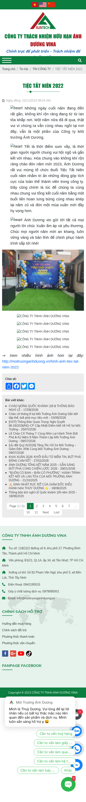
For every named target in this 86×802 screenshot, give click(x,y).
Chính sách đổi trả (14, 630)
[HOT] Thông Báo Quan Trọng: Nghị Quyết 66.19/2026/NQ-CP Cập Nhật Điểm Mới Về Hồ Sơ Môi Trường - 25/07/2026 (44, 425)
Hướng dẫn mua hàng (16, 624)
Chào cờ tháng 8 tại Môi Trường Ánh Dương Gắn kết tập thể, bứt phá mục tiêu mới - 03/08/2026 (43, 416)
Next (46, 512)
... (76, 506)
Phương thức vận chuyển (18, 643)
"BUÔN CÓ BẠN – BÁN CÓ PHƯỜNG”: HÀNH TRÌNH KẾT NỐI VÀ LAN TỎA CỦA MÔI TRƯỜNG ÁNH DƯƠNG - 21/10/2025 (44, 476)
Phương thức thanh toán (18, 637)
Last (56, 512)
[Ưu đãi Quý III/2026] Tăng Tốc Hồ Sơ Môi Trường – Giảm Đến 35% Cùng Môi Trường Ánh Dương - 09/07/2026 (42, 449)
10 (28, 512)
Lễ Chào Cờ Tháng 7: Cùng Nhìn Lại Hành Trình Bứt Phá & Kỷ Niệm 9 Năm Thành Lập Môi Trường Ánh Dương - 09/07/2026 (43, 437)
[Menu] (6, 60)
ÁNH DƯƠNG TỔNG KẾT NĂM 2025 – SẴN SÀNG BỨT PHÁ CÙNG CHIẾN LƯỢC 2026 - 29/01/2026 (42, 466)
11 (36, 512)
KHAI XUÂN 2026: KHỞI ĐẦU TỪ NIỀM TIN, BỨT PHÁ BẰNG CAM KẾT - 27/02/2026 (45, 459)
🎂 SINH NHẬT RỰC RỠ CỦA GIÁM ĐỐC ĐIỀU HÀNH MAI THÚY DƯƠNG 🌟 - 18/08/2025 (40, 486)
